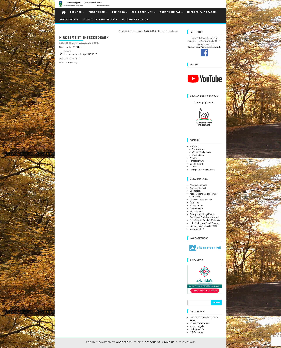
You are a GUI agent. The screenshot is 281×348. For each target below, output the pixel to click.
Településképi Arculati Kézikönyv (205, 220)
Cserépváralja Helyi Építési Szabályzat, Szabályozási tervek (204, 216)
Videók (193, 166)
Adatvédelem (68, 19)
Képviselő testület (198, 187)
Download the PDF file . (70, 47)
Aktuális (193, 157)
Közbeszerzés (196, 205)
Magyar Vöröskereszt (199, 323)
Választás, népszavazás (201, 199)
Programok (97, 12)
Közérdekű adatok (135, 19)
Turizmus (119, 12)
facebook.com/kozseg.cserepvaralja (204, 46)
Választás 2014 (197, 211)
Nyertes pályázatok (201, 12)
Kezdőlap (194, 146)
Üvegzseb (194, 202)
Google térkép (196, 163)
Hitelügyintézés (197, 329)
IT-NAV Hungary (197, 332)
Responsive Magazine (160, 342)
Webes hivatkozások (201, 152)
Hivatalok (196, 196)
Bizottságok (195, 190)
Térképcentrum (197, 160)
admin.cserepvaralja (82, 43)
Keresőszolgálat (197, 326)
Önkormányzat (170, 12)
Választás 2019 (197, 228)
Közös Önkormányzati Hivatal (203, 193)
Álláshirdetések (197, 208)
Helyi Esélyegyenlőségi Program (205, 223)
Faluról (76, 12)
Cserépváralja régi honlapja (202, 169)
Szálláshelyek (143, 12)
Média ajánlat (198, 154)
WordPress (124, 342)
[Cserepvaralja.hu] (64, 12)
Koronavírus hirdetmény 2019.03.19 (80, 52)
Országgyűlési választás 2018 (203, 225)
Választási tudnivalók (99, 19)
